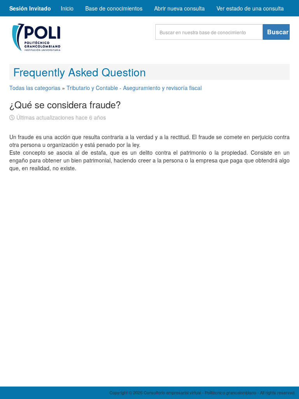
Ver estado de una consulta (250, 8)
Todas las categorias (34, 88)
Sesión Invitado (30, 8)
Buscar (277, 31)
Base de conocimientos (113, 8)
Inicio (67, 8)
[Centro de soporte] (67, 39)
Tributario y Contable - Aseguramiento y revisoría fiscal (134, 88)
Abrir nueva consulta (179, 8)
